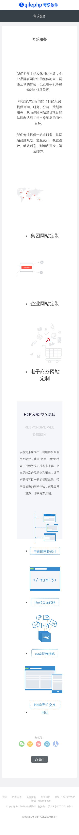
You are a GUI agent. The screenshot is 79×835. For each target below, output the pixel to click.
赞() (39, 759)
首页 (4, 797)
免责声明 (31, 797)
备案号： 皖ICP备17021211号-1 (55, 806)
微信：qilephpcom (41, 800)
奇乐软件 (31, 806)
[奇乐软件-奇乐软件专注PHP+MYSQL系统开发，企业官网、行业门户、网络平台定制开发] (39, 5)
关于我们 (45, 797)
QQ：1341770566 (65, 797)
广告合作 (17, 797)
